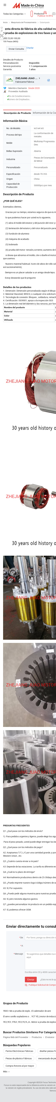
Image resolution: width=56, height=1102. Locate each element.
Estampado (45, 22)
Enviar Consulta (16, 48)
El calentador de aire (41, 1010)
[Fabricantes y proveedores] (28, 5)
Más (5, 1071)
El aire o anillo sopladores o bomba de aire (17, 1016)
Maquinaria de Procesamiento (23, 22)
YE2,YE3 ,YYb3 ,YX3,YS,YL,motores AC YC (17, 1021)
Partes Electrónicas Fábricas (19, 1051)
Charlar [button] (30, 47)
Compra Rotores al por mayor (20, 1065)
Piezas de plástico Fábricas (19, 1058)
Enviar (30, 979)
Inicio (5, 22)
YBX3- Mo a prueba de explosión (17, 1010)
